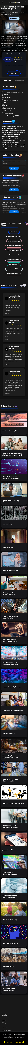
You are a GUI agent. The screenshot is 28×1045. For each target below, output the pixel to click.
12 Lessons (21, 634)
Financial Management (13, 236)
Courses (4, 1018)
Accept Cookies (8, 1042)
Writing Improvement (13, 259)
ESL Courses (13, 255)
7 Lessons (22, 773)
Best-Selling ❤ (14, 18)
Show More (14, 168)
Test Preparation (13, 241)
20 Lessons (21, 820)
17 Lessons (21, 517)
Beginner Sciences (13, 273)
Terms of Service (6, 1030)
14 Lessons (21, 424)
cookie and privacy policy (18, 1037)
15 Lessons (21, 471)
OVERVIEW (7, 80)
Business (13, 231)
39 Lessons (21, 448)
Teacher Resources (13, 245)
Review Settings (19, 1042)
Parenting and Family (13, 250)
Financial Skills (13, 264)
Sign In (4, 1020)
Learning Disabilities (13, 269)
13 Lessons (21, 541)
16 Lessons (21, 960)
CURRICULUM (19, 80)
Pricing (4, 1023)
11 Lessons (21, 564)
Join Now (14, 73)
